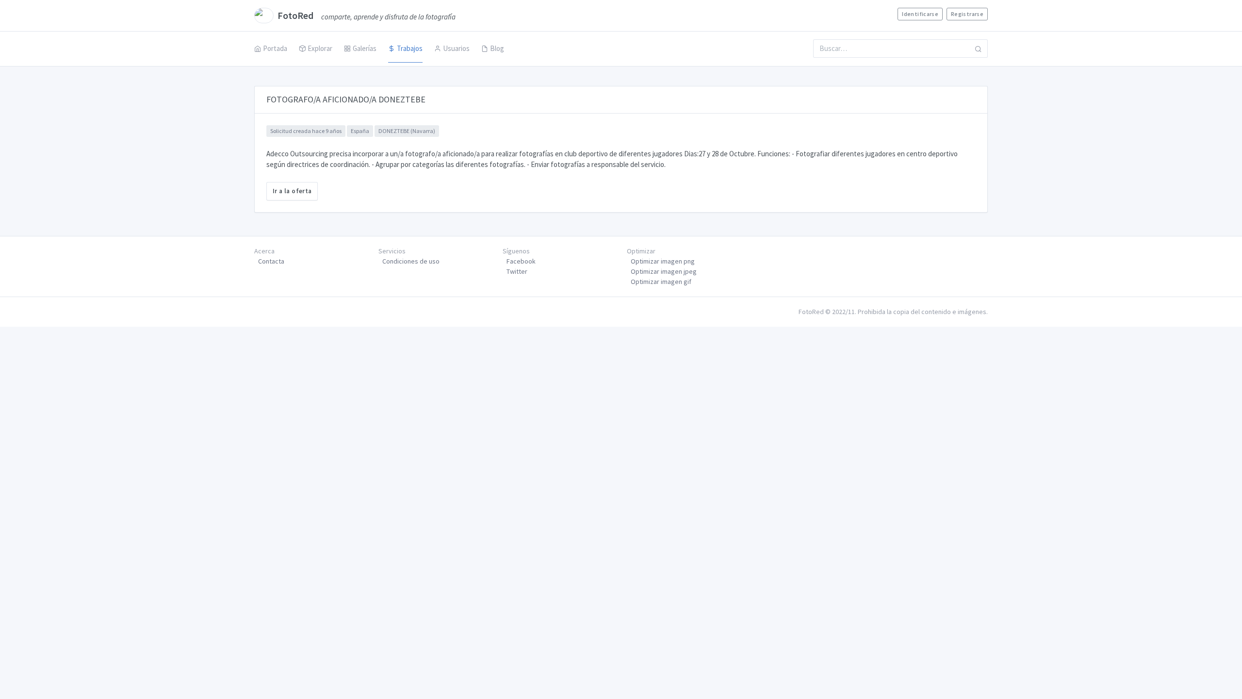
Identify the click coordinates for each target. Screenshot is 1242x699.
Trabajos (410, 48)
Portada (275, 48)
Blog (497, 48)
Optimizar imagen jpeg (664, 271)
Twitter (517, 271)
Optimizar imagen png (663, 261)
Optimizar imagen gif (661, 281)
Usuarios (456, 48)
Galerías (364, 48)
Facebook (521, 261)
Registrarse (967, 13)
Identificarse (920, 13)
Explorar (320, 48)
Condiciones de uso (411, 261)
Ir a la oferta (292, 191)
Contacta (271, 261)
